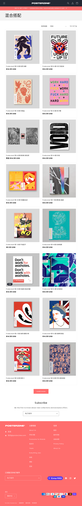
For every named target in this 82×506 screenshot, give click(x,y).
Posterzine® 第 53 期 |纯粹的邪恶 (53, 334)
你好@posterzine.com (17, 435)
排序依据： (44, 26)
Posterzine (13, 503)
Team (31, 448)
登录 (30, 466)
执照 (30, 457)
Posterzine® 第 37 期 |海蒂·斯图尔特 (17, 334)
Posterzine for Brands (37, 439)
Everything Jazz (35, 453)
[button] (4, 3)
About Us (32, 430)
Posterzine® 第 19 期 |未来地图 (52, 245)
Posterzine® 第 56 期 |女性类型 (52, 289)
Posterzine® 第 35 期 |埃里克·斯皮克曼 (18, 289)
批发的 (31, 444)
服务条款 (56, 435)
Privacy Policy (59, 444)
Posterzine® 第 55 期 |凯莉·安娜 (16, 66)
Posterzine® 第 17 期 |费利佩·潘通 (53, 200)
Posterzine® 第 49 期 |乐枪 (51, 155)
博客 (30, 462)
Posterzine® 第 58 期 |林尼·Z (15, 378)
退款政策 (56, 439)
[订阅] (56, 413)
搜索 (55, 430)
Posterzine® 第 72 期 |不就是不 (16, 245)
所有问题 (32, 435)
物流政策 (34, 503)
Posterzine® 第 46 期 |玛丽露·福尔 (17, 200)
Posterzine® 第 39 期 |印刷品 (15, 111)
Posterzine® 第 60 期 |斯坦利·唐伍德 (17, 155)
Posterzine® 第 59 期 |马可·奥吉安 (53, 66)
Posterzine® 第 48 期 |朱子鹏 (51, 111)
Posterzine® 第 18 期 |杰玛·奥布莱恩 (53, 378)
